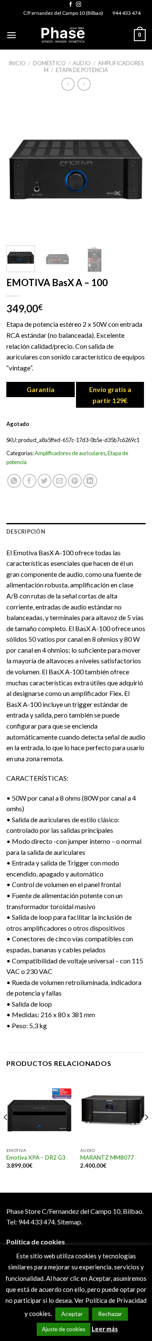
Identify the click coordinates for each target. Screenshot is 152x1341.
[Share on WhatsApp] (14, 481)
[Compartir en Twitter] (45, 481)
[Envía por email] (60, 481)
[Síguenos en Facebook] (70, 5)
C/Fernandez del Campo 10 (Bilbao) (63, 13)
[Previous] (19, 169)
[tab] (76, 531)
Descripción (25, 531)
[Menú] (11, 35)
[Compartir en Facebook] (29, 481)
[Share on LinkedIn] (90, 481)
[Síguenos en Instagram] (78, 5)
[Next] (132, 169)
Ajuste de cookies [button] (63, 1329)
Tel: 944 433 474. (31, 1222)
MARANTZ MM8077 (107, 1157)
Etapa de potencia (82, 70)
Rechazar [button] (110, 1313)
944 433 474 (126, 13)
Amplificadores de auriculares (70, 453)
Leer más (105, 1329)
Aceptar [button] (72, 1313)
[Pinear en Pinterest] (75, 481)
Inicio (17, 63)
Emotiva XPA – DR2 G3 (35, 1157)
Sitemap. (69, 1222)
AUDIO (82, 63)
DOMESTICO (49, 63)
